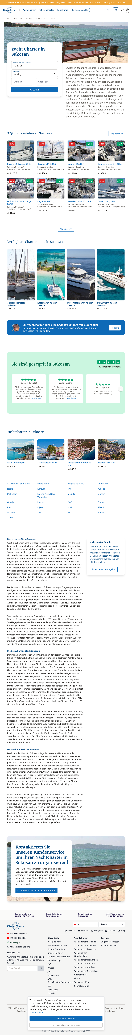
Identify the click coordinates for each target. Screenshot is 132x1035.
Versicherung (54, 960)
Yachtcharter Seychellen (86, 971)
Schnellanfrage (81, 985)
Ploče (70, 502)
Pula (9, 507)
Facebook (71, 930)
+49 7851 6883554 (18, 933)
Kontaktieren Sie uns (20, 946)
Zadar (10, 517)
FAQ (49, 964)
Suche (35, 89)
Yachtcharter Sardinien (85, 941)
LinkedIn (112, 930)
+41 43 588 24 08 (18, 938)
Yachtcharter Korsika (84, 963)
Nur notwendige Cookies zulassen (66, 1025)
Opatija (10, 502)
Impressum (53, 975)
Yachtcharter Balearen (85, 949)
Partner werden (109, 945)
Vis (69, 512)
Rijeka (40, 507)
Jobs (49, 971)
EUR (105, 924)
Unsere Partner (55, 952)
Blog (123, 930)
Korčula (41, 488)
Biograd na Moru (76, 483)
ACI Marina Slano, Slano (18, 483)
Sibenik (101, 507)
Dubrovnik (103, 483)
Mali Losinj (12, 493)
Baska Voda (43, 483)
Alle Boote (115, 133)
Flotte (77, 978)
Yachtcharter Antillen (84, 967)
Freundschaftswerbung (58, 956)
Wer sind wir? (54, 941)
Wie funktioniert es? (57, 945)
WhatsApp (15, 942)
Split (39, 512)
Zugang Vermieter (110, 941)
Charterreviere (81, 974)
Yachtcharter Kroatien (85, 945)
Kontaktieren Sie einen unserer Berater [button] (36, 890)
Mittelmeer (30, 18)
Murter (101, 493)
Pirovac (41, 502)
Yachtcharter (17, 18)
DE (78, 924)
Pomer (101, 502)
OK (40, 968)
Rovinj (70, 507)
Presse (50, 967)
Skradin (11, 512)
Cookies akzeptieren (66, 1018)
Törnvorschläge (81, 982)
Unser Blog (52, 989)
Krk (69, 488)
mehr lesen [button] (37, 398)
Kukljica (101, 488)
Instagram (98, 930)
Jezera (10, 488)
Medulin (72, 493)
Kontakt (115, 327)
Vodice (101, 512)
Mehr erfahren (37, 1012)
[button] (29, 10)
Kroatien (41, 18)
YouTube (84, 930)
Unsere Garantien (56, 949)
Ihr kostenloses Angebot (104, 569)
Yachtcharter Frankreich (86, 959)
